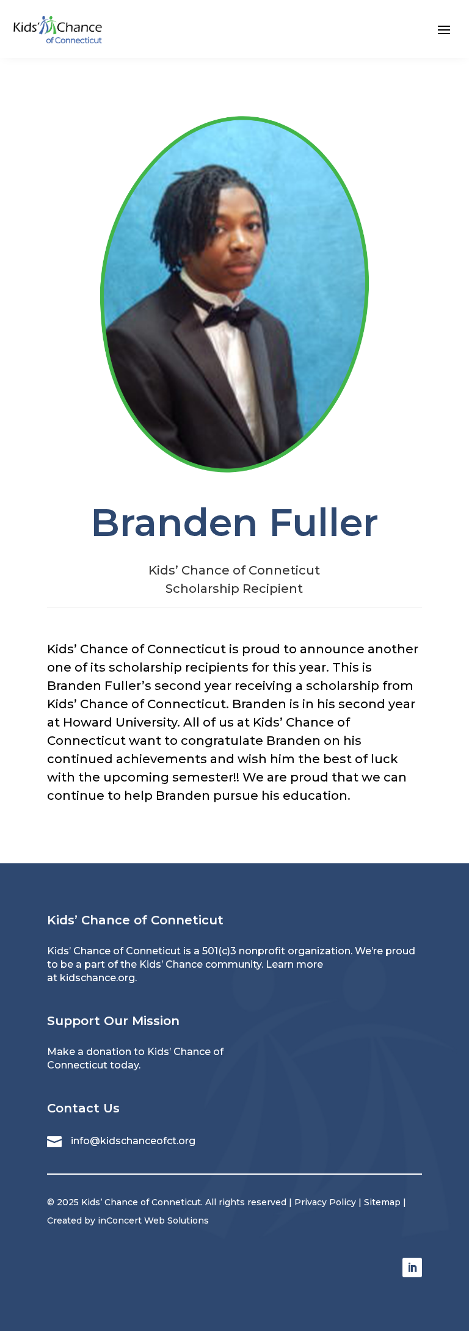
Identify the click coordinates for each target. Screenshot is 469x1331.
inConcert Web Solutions (153, 1220)
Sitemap (382, 1202)
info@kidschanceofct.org (133, 1141)
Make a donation (89, 1051)
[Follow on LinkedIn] (412, 1267)
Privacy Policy (325, 1202)
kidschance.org (97, 978)
